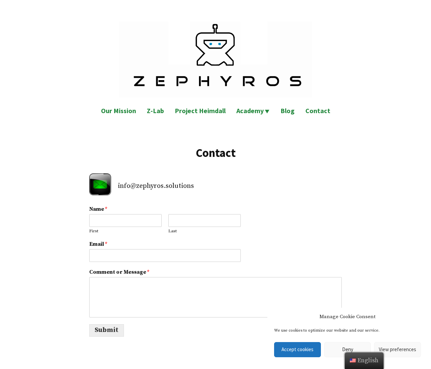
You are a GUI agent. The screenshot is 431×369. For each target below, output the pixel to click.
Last (172, 231)
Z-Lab (155, 110)
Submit (107, 330)
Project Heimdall (200, 110)
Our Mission (118, 110)
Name (98, 209)
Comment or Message (119, 272)
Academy (250, 110)
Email (98, 244)
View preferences (397, 349)
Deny (347, 349)
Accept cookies (297, 349)
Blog (287, 110)
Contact (317, 110)
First (93, 231)
